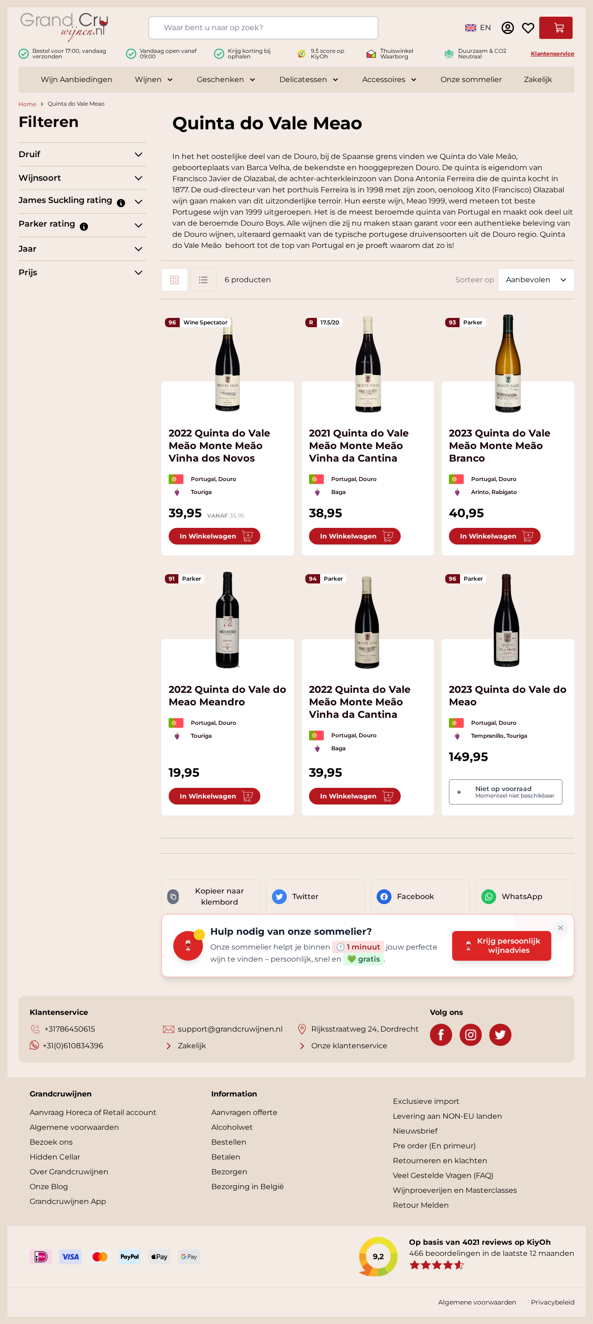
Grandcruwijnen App (68, 1201)
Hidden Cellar (55, 1157)
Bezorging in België (247, 1186)
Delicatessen (303, 79)
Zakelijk (538, 79)
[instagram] (471, 1035)
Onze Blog (49, 1186)
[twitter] (500, 1035)
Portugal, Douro (213, 478)
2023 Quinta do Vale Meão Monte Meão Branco (499, 445)
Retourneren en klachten (440, 1160)
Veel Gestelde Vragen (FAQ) (443, 1175)
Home (27, 104)
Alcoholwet (232, 1127)
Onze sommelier (471, 79)
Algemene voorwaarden (74, 1127)
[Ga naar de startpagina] (64, 27)
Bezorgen (229, 1171)
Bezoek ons (51, 1142)
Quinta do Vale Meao (76, 104)
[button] (120, 202)
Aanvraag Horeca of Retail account (93, 1112)
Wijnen (148, 79)
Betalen (225, 1157)
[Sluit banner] (560, 927)
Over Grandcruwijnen (69, 1171)
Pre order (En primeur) (434, 1145)
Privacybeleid (552, 1302)
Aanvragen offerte (244, 1112)
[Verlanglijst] (528, 28)
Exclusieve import (426, 1101)
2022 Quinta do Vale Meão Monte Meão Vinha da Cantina (359, 702)
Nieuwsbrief (415, 1131)
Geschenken (220, 79)
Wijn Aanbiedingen (77, 79)
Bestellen (228, 1142)
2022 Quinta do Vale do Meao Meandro (227, 696)
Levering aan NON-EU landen (447, 1116)
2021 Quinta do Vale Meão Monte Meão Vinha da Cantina (359, 445)
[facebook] (441, 1035)
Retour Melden (421, 1205)
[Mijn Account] (507, 28)
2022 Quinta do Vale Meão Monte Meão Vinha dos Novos (219, 445)
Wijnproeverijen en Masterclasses (455, 1190)
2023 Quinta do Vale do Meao (508, 696)
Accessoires (383, 79)
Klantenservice (552, 53)
